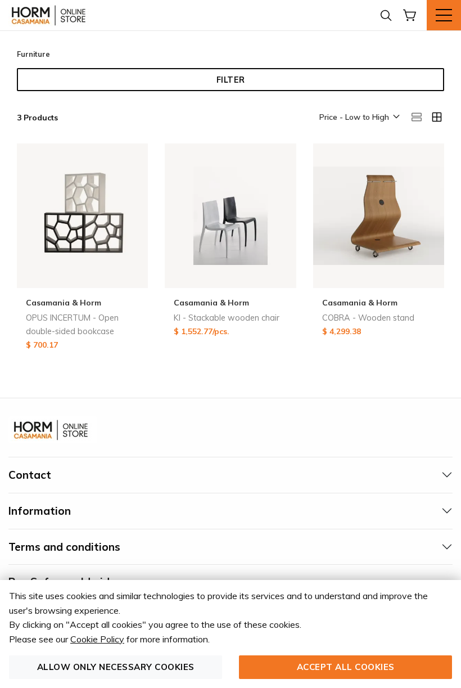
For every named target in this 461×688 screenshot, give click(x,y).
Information (39, 511)
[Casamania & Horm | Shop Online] (50, 15)
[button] (358, 118)
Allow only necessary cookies (116, 667)
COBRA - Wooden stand (368, 318)
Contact (29, 475)
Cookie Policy (97, 639)
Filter (230, 80)
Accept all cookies (346, 667)
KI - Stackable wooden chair (226, 318)
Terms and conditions (64, 547)
